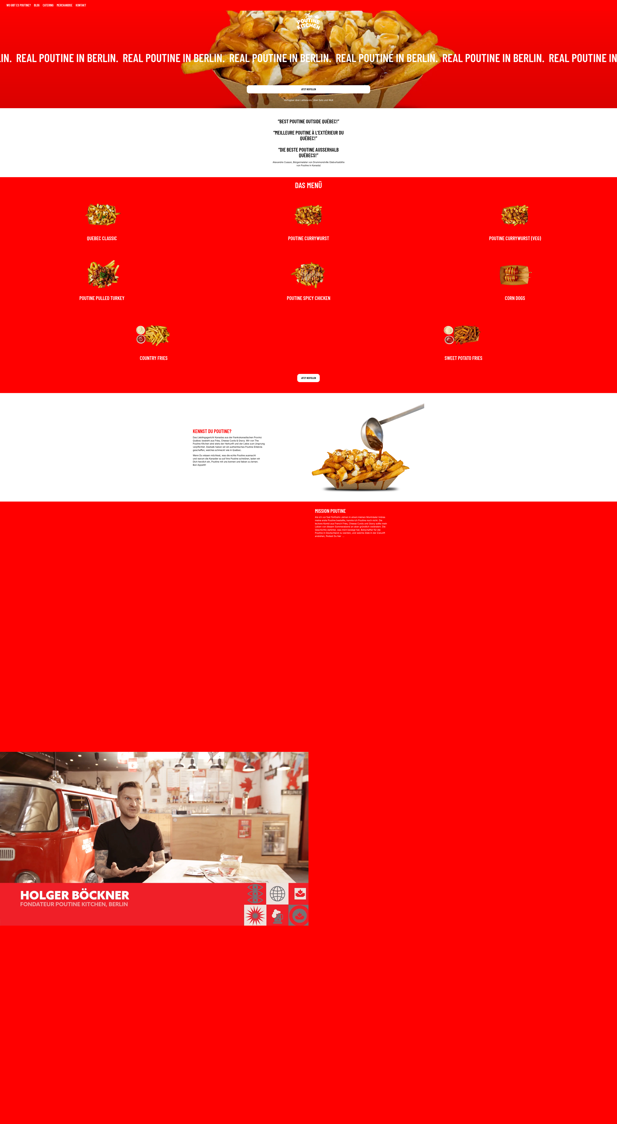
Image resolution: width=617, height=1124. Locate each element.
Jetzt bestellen (308, 89)
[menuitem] (18, 5)
